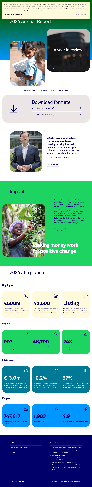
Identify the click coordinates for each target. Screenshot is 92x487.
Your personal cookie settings (13, 14)
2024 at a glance (63, 90)
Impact (53, 90)
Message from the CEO (30, 90)
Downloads (44, 90)
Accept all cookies (81, 14)
